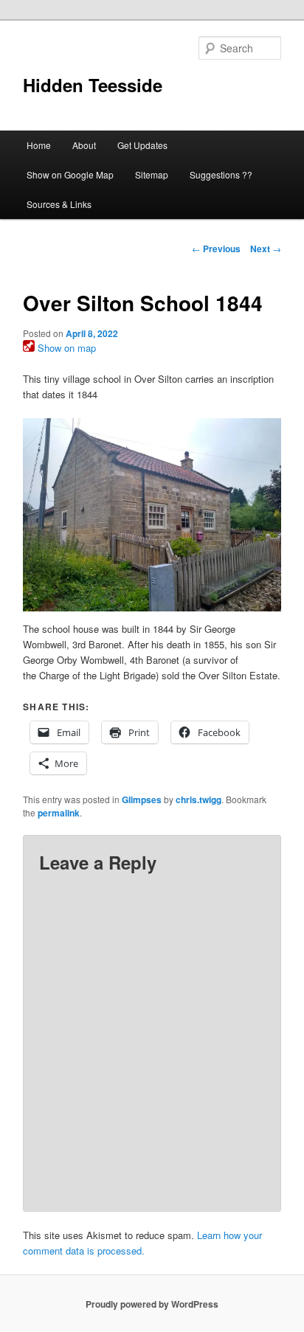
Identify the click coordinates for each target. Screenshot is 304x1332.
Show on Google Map (70, 174)
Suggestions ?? (221, 174)
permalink (59, 812)
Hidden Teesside (92, 84)
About (84, 145)
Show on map (65, 348)
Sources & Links (59, 204)
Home (39, 145)
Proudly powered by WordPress (152, 1304)
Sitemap (151, 174)
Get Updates (142, 145)
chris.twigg (198, 799)
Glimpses (142, 799)
